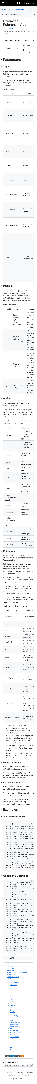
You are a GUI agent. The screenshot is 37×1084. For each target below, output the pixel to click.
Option (11, 1007)
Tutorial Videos (11, 974)
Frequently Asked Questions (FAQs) (17, 972)
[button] (31, 823)
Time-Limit (13, 1045)
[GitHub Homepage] (12, 1078)
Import (11, 999)
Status (23, 1072)
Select (11, 1028)
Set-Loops (12, 1034)
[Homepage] (18, 3)
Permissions (10, 970)
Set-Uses (12, 1041)
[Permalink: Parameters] (1, 59)
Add (11, 978)
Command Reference (13, 976)
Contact (15, 1074)
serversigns (9, 9)
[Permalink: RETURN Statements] (1, 782)
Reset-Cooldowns (15, 1026)
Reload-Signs (13, 1018)
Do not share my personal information (18, 1075)
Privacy (11, 1072)
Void (11, 1047)
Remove (12, 1020)
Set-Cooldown (14, 1030)
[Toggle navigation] (3, 3)
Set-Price (12, 1039)
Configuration (11, 968)
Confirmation (13, 984)
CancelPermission (15, 982)
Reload (11, 1014)
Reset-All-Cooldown (15, 1022)
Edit (11, 991)
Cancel (12, 980)
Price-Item (12, 1011)
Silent (11, 1043)
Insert (11, 1001)
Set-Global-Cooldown (16, 1032)
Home (8, 964)
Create (11, 989)
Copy (11, 987)
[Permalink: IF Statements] (1, 551)
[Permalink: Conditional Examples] (1, 875)
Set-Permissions (14, 1036)
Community (29, 1072)
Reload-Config (14, 1016)
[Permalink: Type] (1, 66)
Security (17, 1072)
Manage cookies (23, 1074)
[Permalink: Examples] (1, 809)
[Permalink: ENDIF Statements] (1, 762)
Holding (12, 997)
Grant (11, 993)
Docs (10, 1074)
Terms (6, 1072)
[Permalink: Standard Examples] (1, 816)
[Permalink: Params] (1, 285)
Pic (10, 1009)
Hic (10, 995)
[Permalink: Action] (1, 398)
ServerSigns (20, 9)
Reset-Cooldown (14, 1024)
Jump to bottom (8, 28)
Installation (10, 966)
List (11, 1003)
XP (10, 1049)
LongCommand (14, 1005)
